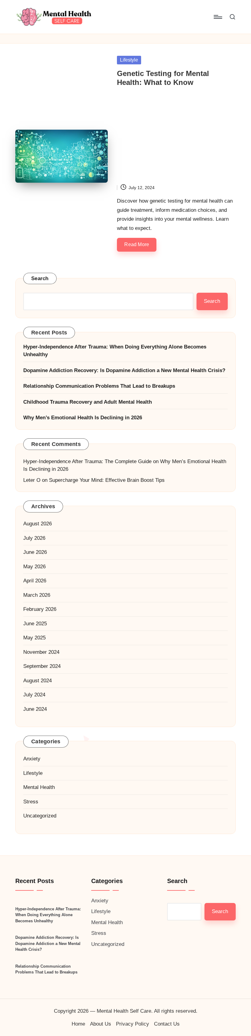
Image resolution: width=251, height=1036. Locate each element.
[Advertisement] (176, 138)
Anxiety (31, 759)
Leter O (31, 480)
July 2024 (34, 695)
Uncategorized (39, 816)
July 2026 (34, 538)
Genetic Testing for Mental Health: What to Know (163, 77)
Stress (30, 802)
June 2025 (35, 624)
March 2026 (36, 595)
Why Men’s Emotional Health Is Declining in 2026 (82, 418)
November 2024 (41, 652)
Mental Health (39, 787)
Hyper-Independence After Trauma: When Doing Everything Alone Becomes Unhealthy (114, 351)
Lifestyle (129, 60)
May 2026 (34, 566)
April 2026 (34, 581)
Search (40, 278)
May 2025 (34, 638)
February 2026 (39, 609)
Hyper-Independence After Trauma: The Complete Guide (87, 461)
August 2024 (37, 681)
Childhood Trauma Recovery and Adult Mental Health (87, 402)
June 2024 (35, 709)
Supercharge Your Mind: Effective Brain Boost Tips (107, 480)
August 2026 (37, 524)
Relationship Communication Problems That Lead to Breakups (99, 386)
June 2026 (35, 552)
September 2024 (42, 666)
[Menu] (217, 17)
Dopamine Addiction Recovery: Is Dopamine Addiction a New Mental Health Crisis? (124, 370)
